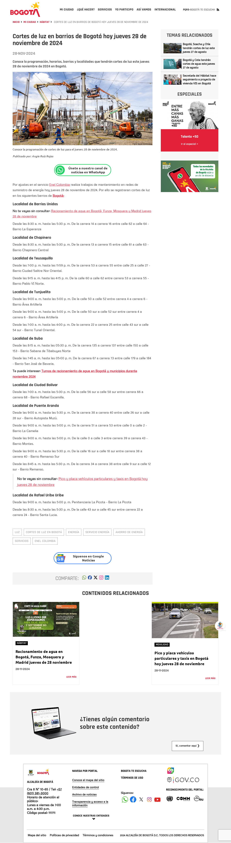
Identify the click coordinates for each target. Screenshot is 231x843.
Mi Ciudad (29, 22)
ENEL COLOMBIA (45, 541)
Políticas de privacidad (64, 835)
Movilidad (162, 644)
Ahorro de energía (129, 532)
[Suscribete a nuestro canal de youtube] (157, 799)
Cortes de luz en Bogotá (44, 532)
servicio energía (97, 532)
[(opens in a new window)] (101, 578)
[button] (84, 578)
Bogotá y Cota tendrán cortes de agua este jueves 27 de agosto (199, 63)
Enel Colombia (59, 184)
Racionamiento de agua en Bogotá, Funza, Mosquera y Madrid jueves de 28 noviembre (44, 657)
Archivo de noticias (84, 794)
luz (17, 532)
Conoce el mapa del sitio (88, 780)
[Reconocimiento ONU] (169, 798)
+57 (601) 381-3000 (44, 791)
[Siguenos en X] (141, 799)
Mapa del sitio (37, 835)
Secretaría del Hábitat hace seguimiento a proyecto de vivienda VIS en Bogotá (199, 79)
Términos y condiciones (98, 835)
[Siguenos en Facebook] (125, 799)
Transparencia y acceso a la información (90, 803)
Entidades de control (85, 787)
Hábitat (44, 22)
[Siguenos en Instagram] (149, 799)
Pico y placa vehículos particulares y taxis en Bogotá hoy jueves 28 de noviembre (181, 658)
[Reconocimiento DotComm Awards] (183, 798)
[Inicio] (25, 9)
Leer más (71, 677)
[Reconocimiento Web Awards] (198, 798)
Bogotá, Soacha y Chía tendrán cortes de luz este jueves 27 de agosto (199, 47)
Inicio (16, 22)
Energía (73, 532)
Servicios (22, 541)
